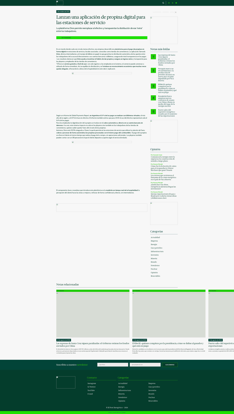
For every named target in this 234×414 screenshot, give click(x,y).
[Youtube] (176, 2)
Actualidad (155, 237)
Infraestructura (157, 251)
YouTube (91, 390)
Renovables (155, 276)
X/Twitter (92, 387)
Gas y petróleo (156, 248)
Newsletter (155, 265)
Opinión (154, 272)
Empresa (154, 241)
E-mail (90, 394)
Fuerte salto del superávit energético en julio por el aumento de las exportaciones (167, 113)
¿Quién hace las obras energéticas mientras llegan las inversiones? (163, 187)
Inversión (155, 255)
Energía (154, 244)
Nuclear (154, 269)
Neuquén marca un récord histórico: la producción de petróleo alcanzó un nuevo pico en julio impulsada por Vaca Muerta (166, 75)
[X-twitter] (172, 2)
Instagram (92, 383)
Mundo (154, 262)
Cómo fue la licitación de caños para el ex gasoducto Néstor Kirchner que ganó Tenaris (163, 168)
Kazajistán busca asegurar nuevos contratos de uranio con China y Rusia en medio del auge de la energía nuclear (166, 101)
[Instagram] (168, 2)
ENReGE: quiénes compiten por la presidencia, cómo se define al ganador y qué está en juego (167, 88)
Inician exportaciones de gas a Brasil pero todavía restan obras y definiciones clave (164, 196)
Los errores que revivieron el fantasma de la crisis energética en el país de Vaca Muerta (163, 177)
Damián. (123, 412)
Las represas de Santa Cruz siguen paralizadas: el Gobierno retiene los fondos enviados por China (166, 60)
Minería (154, 258)
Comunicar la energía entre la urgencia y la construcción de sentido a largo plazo (163, 159)
